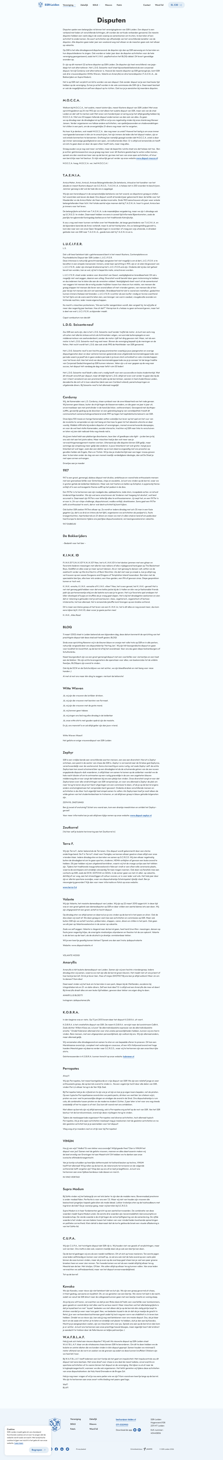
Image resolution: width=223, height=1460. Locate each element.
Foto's (119, 5)
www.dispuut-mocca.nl (146, 158)
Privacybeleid (81, 1449)
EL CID (174, 5)
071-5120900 (122, 1424)
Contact (146, 5)
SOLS (95, 5)
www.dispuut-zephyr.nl (141, 815)
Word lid (159, 5)
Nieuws (108, 5)
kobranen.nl (128, 1056)
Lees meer (18, 1443)
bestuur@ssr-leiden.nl (126, 1419)
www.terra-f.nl (70, 887)
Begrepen (37, 1450)
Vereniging (68, 5)
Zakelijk (84, 5)
